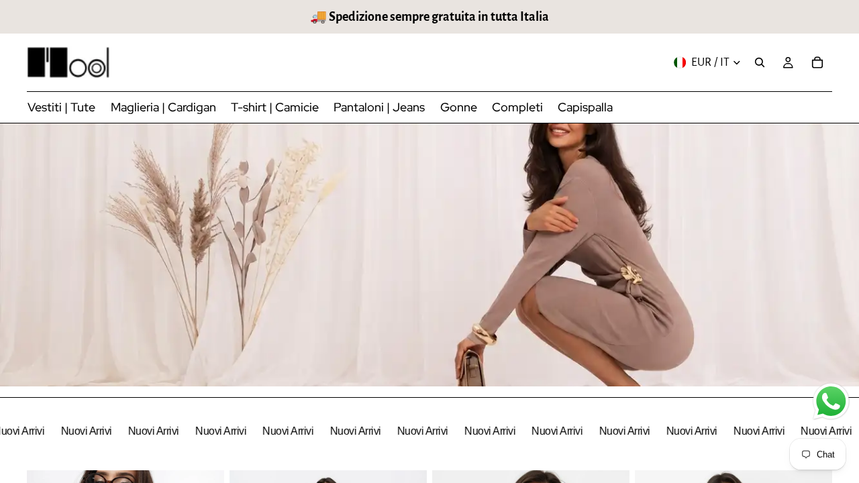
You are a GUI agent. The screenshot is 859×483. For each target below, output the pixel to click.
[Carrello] (817, 62)
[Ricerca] (759, 62)
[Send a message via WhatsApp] (831, 401)
